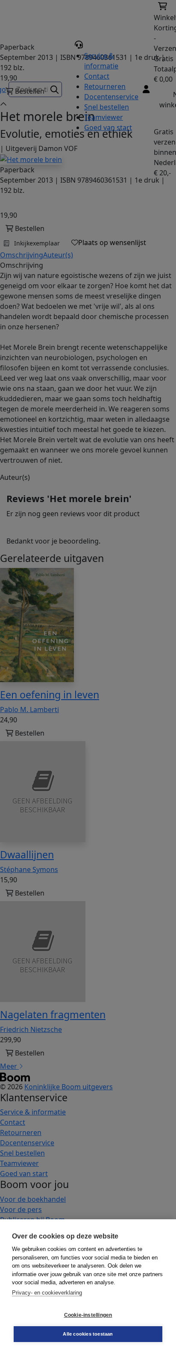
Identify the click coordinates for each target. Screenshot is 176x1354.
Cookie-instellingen (88, 1315)
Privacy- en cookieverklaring (47, 1292)
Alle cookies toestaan (88, 1333)
